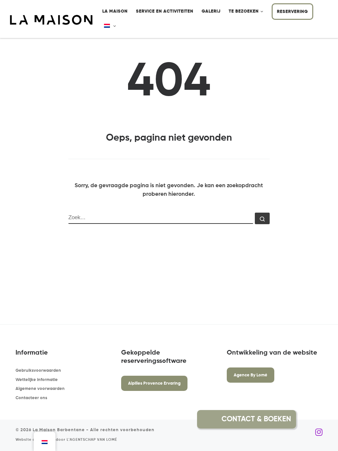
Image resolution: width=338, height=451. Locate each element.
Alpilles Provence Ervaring (154, 383)
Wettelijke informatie (37, 380)
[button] (312, 419)
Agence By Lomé (250, 375)
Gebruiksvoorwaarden (38, 370)
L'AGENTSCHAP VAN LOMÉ (92, 440)
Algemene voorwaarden (40, 389)
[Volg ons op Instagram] (318, 432)
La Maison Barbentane (59, 430)
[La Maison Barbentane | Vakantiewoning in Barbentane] (51, 19)
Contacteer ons (31, 398)
